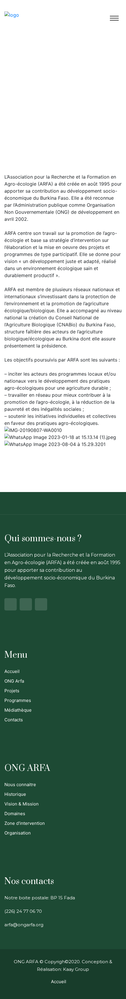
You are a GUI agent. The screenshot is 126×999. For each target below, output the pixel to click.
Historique (15, 794)
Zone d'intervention (24, 823)
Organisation (17, 833)
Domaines (14, 813)
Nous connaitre (20, 784)
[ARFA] (11, 15)
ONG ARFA (26, 961)
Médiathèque (18, 710)
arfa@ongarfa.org (23, 924)
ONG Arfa (14, 681)
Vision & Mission (21, 804)
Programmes (17, 700)
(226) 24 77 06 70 (23, 911)
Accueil (12, 671)
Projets (11, 690)
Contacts (13, 719)
